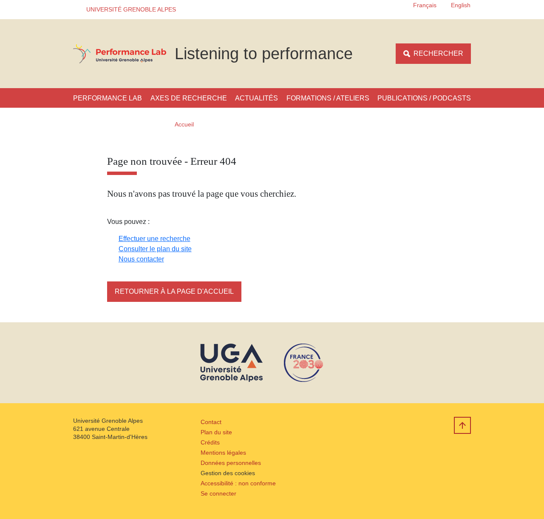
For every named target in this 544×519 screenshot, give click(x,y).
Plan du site (216, 432)
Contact (211, 422)
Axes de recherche (188, 98)
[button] (128, 9)
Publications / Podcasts (424, 98)
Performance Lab (107, 98)
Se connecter (218, 493)
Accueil (184, 124)
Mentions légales (223, 452)
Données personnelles (231, 462)
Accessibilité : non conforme (238, 483)
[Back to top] (462, 425)
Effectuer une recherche (154, 238)
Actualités (256, 98)
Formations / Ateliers (327, 98)
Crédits (210, 442)
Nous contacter (141, 259)
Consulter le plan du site (155, 248)
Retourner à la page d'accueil (174, 291)
